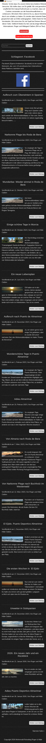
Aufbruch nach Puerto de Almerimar (23, 316)
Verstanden (24, 31)
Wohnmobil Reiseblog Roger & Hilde (29, 739)
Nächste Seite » (38, 731)
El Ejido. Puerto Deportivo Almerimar (22, 523)
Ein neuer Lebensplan (23, 274)
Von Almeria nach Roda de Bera (23, 438)
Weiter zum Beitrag (37, 127)
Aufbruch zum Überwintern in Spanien (23, 95)
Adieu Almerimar (23, 399)
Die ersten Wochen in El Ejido (23, 568)
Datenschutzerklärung (24, 36)
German (9, 1)
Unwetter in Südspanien (23, 608)
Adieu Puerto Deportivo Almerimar (23, 691)
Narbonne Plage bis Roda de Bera (23, 134)
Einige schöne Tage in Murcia (23, 224)
